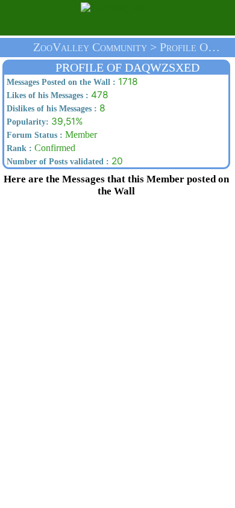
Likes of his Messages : (46, 95)
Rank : (18, 148)
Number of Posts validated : (56, 161)
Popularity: (26, 121)
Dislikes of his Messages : (50, 108)
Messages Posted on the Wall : (60, 82)
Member (50, 134)
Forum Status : (33, 135)
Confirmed (39, 148)
